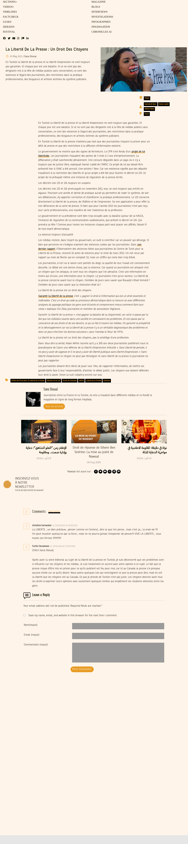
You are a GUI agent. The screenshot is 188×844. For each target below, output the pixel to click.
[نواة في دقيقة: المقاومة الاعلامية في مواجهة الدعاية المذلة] (144, 431)
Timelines (9, 12)
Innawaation (100, 27)
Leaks (6, 22)
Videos (8, 7)
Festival (8, 32)
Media (147, 98)
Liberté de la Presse (93, 381)
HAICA (81, 381)
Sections (9, 2)
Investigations (101, 17)
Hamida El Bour (150, 104)
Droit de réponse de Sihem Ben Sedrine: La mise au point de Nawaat (94, 452)
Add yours (54, 512)
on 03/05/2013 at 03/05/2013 (65, 526)
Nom (30, 625)
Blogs (95, 7)
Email (31, 635)
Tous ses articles (54, 406)
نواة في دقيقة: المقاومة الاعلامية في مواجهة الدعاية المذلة (147, 450)
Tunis (147, 114)
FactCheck (10, 17)
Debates (8, 27)
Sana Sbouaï (30, 56)
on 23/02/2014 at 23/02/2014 (63, 546)
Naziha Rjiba (149, 109)
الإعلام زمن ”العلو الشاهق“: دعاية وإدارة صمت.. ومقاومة (46, 450)
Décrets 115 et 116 (53, 381)
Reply (85, 525)
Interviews (99, 12)
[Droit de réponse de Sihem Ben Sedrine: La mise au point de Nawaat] (94, 431)
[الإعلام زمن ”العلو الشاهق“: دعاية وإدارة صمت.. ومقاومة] (44, 431)
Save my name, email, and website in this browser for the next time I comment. (72, 615)
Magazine (98, 2)
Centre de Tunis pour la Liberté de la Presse (27, 381)
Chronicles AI (101, 32)
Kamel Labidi (164, 104)
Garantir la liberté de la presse (55, 296)
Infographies (101, 22)
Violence (106, 381)
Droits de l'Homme (70, 381)
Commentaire (36, 644)
